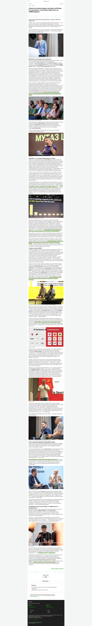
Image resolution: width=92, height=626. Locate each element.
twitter (48, 610)
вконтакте (32, 610)
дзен (31, 612)
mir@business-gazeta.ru (49, 607)
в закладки (61, 3)
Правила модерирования (34, 596)
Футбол (30, 5)
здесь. (46, 589)
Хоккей (33, 5)
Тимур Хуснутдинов (54, 568)
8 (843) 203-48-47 (48, 606)
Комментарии (46, 581)
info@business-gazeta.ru (32, 607)
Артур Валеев (61, 568)
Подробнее (33, 589)
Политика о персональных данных (33, 619)
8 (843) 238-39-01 (31, 606)
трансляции (50, 130)
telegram (48, 612)
